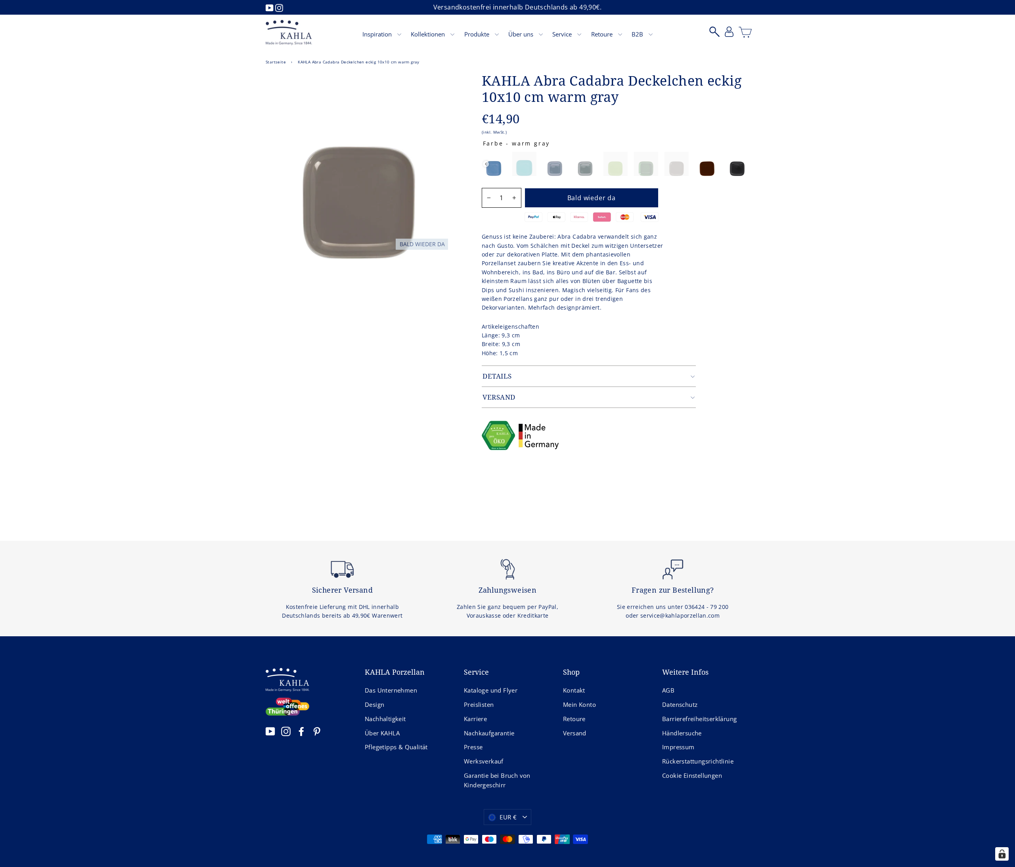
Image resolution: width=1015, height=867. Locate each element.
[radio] (494, 164)
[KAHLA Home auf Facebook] (301, 731)
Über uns (521, 34)
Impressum (678, 747)
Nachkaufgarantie (489, 733)
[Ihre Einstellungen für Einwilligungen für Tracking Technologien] (1002, 854)
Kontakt (574, 690)
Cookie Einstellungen (692, 775)
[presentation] (486, 164)
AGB (668, 690)
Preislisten (479, 704)
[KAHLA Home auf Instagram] (286, 731)
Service (562, 34)
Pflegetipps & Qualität (396, 747)
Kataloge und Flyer (490, 690)
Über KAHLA (382, 733)
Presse (473, 747)
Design (374, 704)
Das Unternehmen (391, 690)
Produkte (477, 34)
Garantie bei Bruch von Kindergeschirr (497, 780)
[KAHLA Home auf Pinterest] (317, 731)
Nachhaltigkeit (385, 719)
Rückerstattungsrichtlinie (697, 761)
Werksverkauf (484, 761)
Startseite (276, 62)
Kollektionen (428, 34)
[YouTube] (270, 7)
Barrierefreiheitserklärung (699, 719)
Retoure (602, 34)
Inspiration (377, 34)
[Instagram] (279, 7)
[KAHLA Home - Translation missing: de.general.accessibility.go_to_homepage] (289, 32)
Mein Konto (579, 704)
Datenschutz (679, 704)
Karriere (475, 719)
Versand (574, 733)
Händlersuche (682, 733)
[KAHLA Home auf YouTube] (270, 731)
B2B (638, 34)
